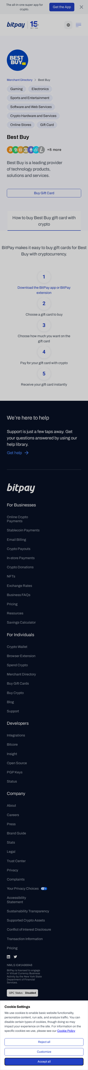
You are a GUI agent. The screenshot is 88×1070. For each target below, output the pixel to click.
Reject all (44, 1042)
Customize (44, 1051)
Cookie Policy (66, 1030)
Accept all (44, 1061)
